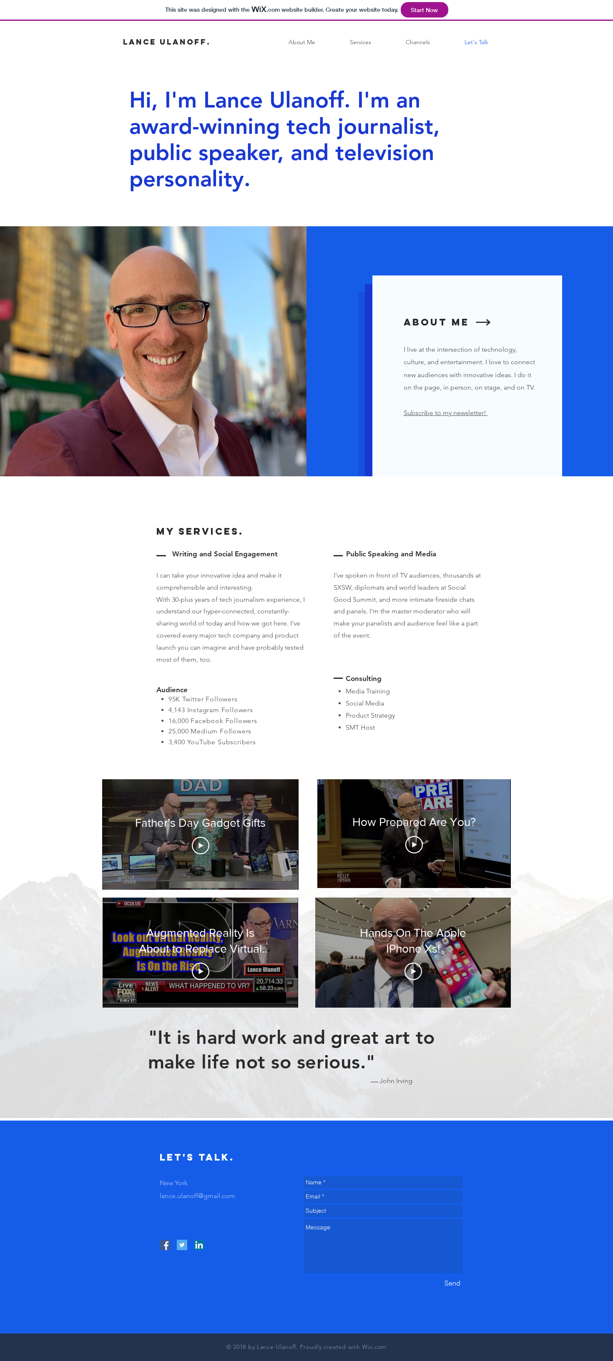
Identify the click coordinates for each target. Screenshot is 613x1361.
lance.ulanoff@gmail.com (197, 1196)
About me (436, 322)
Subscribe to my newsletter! (446, 413)
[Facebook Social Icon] (165, 1245)
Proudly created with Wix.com (343, 1347)
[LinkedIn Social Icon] (199, 1245)
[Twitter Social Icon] (182, 1245)
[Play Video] (200, 845)
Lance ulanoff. (167, 42)
